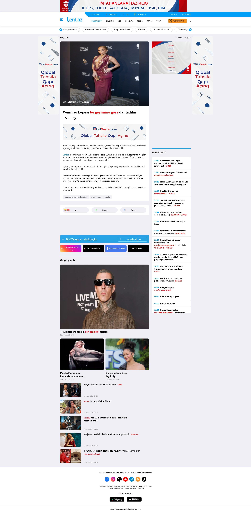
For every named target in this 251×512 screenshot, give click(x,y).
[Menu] (61, 19)
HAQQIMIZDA (130, 472)
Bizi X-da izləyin (137, 249)
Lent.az (66, 154)
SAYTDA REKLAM (105, 472)
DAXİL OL (174, 14)
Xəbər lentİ (97, 21)
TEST (158, 21)
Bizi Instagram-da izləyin (72, 248)
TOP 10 (149, 21)
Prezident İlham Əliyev (95, 30)
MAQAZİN (110, 21)
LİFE (119, 21)
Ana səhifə (178, 38)
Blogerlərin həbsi (122, 30)
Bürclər (141, 30)
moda (107, 197)
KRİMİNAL (129, 21)
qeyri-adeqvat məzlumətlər (76, 197)
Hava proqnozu (70, 30)
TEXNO (140, 21)
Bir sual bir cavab (161, 30)
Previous (60, 29)
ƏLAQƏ (116, 472)
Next (190, 29)
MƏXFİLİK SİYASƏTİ (144, 472)
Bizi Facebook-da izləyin (117, 249)
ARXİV (122, 472)
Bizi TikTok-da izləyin (93, 249)
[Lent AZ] (74, 19)
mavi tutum (96, 197)
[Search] (190, 20)
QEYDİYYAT (186, 14)
